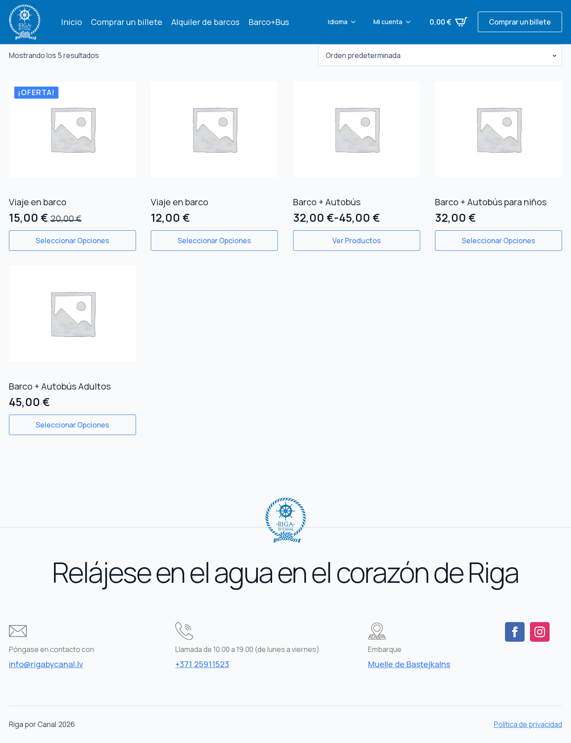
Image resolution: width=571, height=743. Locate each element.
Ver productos (356, 240)
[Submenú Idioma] (356, 22)
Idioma (338, 21)
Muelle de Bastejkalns (409, 664)
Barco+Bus (268, 22)
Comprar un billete (126, 22)
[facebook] (515, 632)
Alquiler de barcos (205, 22)
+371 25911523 (202, 664)
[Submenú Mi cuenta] (410, 22)
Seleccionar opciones (72, 240)
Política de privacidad (528, 724)
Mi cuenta (387, 21)
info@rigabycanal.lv (46, 664)
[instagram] (540, 632)
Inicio (71, 22)
